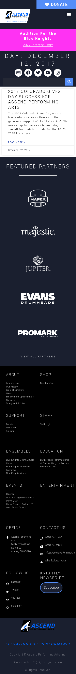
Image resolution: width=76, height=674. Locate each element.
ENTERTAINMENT (57, 485)
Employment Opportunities (20, 396)
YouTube (15, 597)
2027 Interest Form (38, 45)
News (9, 393)
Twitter (14, 589)
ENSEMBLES (18, 451)
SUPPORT (15, 415)
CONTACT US (53, 527)
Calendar (10, 494)
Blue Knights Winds (16, 473)
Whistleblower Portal (55, 560)
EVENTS (14, 485)
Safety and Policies (15, 403)
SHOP (45, 374)
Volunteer (11, 427)
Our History (12, 386)
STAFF (46, 415)
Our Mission (12, 383)
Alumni (10, 431)
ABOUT (12, 374)
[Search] (69, 82)
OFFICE (13, 527)
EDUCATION (51, 451)
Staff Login (45, 424)
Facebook (16, 582)
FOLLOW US (17, 573)
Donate (9, 424)
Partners (10, 400)
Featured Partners (38, 166)
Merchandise (47, 383)
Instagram (16, 605)
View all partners (38, 356)
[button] (68, 14)
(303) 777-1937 (53, 536)
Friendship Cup (48, 466)
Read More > (16, 142)
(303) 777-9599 (53, 544)
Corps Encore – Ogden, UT (19, 504)
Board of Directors (15, 390)
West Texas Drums (16, 507)
